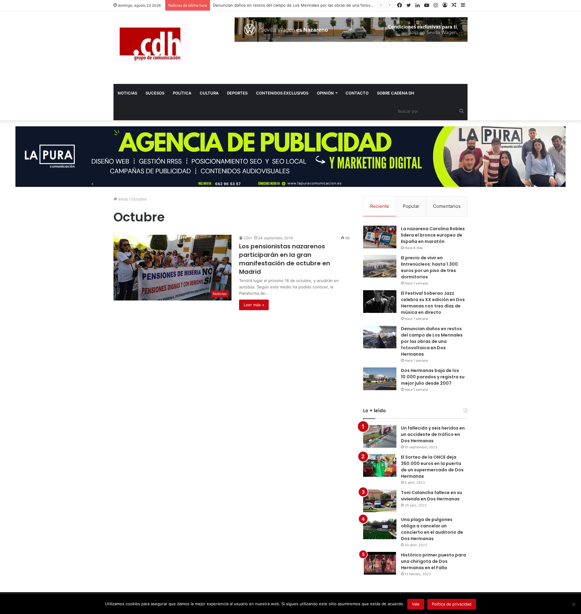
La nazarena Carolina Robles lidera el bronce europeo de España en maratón (433, 235)
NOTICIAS (127, 93)
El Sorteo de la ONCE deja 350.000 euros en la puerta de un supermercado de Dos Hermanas (432, 466)
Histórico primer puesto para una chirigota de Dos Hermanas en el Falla (433, 561)
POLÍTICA (182, 93)
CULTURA (209, 93)
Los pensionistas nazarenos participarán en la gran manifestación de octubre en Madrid (284, 259)
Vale (416, 604)
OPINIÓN (325, 93)
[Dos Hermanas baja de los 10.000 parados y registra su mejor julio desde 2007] (379, 378)
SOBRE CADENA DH (395, 93)
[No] (573, 604)
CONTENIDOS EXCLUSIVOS (282, 93)
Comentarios (447, 206)
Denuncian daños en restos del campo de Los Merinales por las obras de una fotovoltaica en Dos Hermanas (315, 5)
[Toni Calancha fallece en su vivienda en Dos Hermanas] (379, 501)
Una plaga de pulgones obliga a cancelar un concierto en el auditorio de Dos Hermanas (432, 529)
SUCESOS (155, 93)
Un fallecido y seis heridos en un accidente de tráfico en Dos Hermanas (433, 434)
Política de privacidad (451, 604)
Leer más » (254, 304)
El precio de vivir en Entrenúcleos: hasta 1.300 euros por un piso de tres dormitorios (429, 267)
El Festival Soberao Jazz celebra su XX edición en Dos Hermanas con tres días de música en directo (433, 302)
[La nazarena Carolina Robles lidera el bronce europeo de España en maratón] (379, 237)
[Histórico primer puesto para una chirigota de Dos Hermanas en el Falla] (379, 563)
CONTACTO (357, 93)
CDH (248, 238)
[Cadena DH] (151, 43)
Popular (411, 206)
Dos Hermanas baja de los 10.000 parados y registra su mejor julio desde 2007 (432, 376)
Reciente (379, 206)
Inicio (122, 199)
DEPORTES (237, 93)
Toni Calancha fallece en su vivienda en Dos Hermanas (431, 496)
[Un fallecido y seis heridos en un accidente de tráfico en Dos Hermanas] (379, 436)
